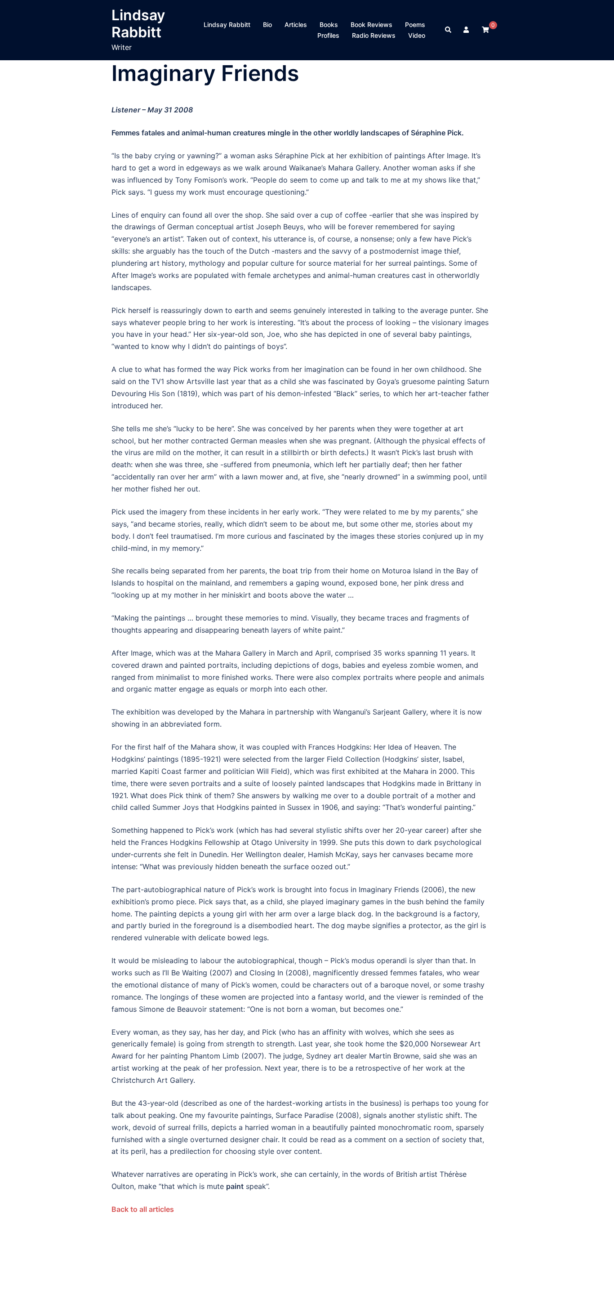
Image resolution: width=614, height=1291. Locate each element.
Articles (296, 24)
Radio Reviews (374, 35)
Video (416, 35)
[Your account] (467, 30)
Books (329, 24)
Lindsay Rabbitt (138, 23)
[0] (485, 29)
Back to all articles (142, 1209)
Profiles (328, 35)
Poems (415, 24)
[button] (448, 30)
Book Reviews (371, 24)
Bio (267, 24)
